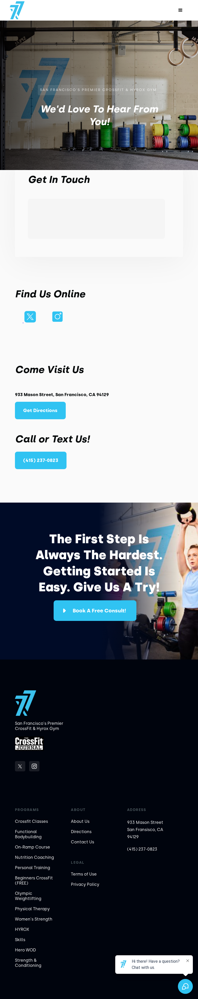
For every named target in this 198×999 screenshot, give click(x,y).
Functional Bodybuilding (28, 834)
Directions (81, 831)
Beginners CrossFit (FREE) (34, 881)
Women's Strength (33, 919)
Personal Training (32, 867)
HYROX (22, 929)
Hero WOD (25, 950)
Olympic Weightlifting (28, 896)
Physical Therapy (32, 908)
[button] (180, 10)
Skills (20, 939)
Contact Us (82, 842)
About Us (80, 821)
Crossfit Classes (31, 821)
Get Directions (40, 410)
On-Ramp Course (32, 847)
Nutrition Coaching (34, 857)
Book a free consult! (99, 611)
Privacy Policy (85, 884)
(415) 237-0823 (40, 460)
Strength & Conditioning (28, 963)
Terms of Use (84, 874)
